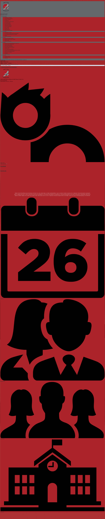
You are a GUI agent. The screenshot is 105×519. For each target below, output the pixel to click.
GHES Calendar (7, 19)
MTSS (6, 35)
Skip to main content (4, 13)
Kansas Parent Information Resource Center (12, 50)
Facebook (3, 166)
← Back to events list (5, 67)
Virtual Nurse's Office (8, 30)
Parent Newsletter (8, 24)
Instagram (3, 171)
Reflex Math (7, 40)
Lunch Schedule (7, 23)
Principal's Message (8, 25)
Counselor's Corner (8, 32)
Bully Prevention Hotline (9, 38)
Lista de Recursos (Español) (9, 51)
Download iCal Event (14, 64)
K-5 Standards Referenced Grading (11, 34)
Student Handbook (8, 41)
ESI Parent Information (9, 46)
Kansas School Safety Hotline (10, 39)
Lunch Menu (17, 59)
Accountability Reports (4, 59)
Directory (21, 59)
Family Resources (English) (9, 47)
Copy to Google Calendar (4, 64)
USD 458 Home (11, 59)
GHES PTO (7, 48)
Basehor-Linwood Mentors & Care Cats (12, 43)
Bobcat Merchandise (8, 45)
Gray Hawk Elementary (5, 6)
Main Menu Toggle (3, 14)
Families (6, 57)
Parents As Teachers (8, 52)
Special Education (8, 36)
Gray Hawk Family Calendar (5, 65)
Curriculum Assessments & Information (11, 33)
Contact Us (25, 59)
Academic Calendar (8, 17)
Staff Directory (7, 29)
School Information (8, 26)
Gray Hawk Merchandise (9, 49)
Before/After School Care (9, 44)
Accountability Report (8, 18)
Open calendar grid (13, 67)
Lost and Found (7, 22)
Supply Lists (7, 28)
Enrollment (7, 20)
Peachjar (6, 53)
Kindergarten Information (9, 21)
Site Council (7, 27)
